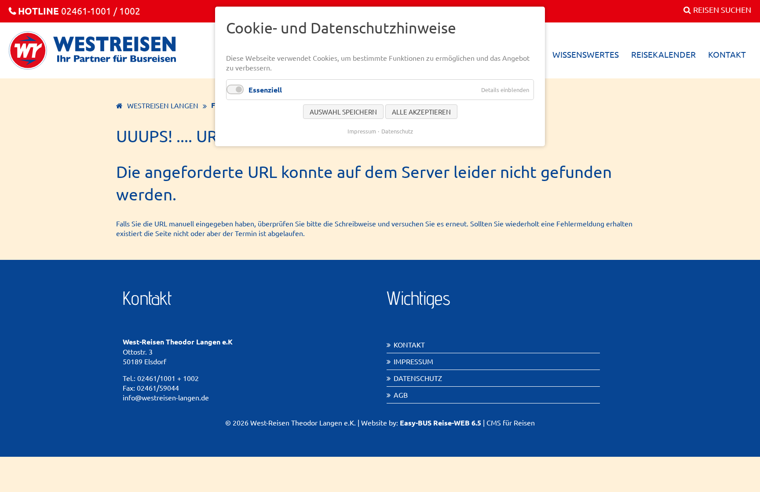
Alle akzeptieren (421, 111)
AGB (401, 394)
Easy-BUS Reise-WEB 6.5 (440, 422)
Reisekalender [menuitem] (663, 54)
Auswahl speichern (343, 111)
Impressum (413, 361)
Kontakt (409, 344)
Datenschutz (418, 378)
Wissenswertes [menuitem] (585, 54)
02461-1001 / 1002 (79, 10)
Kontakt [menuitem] (727, 54)
